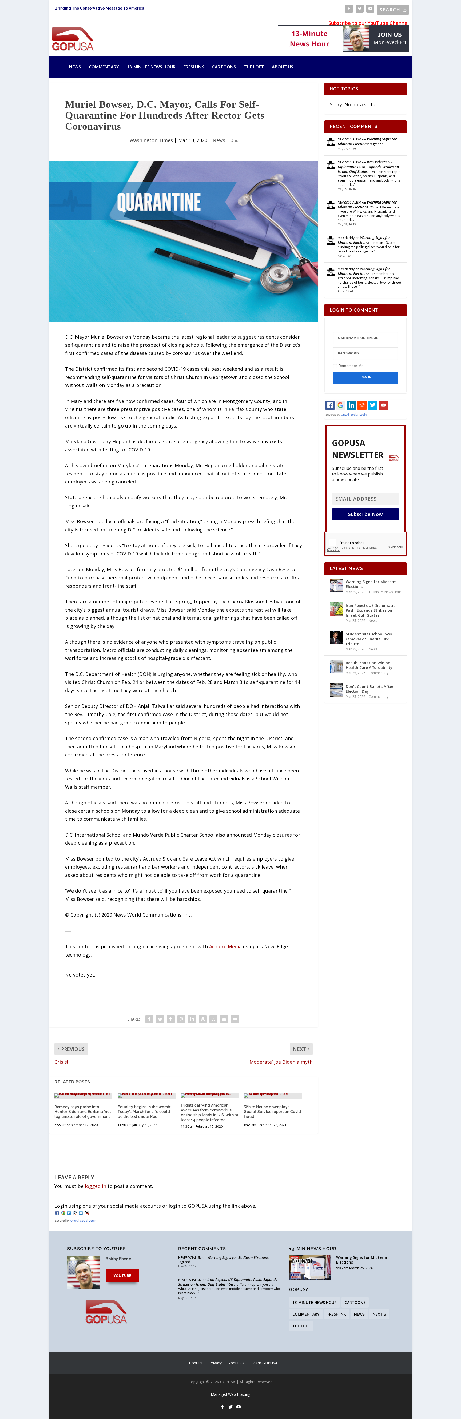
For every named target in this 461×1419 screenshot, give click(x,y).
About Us (282, 67)
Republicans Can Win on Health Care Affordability (369, 665)
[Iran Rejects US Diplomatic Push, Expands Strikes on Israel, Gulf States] (336, 609)
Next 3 (379, 1314)
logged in (95, 1186)
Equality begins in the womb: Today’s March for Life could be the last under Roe (144, 1112)
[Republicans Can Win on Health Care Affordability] (336, 666)
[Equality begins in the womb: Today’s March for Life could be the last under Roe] (147, 1095)
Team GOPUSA (264, 1362)
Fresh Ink (194, 67)
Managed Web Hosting (230, 1394)
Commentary (104, 67)
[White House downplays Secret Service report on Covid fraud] (273, 1095)
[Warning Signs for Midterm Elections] (336, 585)
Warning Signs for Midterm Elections (367, 141)
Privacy (215, 1362)
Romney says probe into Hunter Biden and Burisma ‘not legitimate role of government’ (82, 1112)
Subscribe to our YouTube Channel (368, 23)
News (75, 67)
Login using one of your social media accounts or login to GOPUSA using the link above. (155, 1206)
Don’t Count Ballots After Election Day (370, 689)
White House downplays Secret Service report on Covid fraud (272, 1112)
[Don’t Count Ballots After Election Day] (336, 690)
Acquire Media (225, 946)
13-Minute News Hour (151, 67)
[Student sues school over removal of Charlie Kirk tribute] (336, 637)
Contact (196, 1362)
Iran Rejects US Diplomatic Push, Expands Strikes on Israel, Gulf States (368, 166)
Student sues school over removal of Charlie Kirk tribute (369, 638)
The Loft (254, 67)
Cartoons (224, 67)
